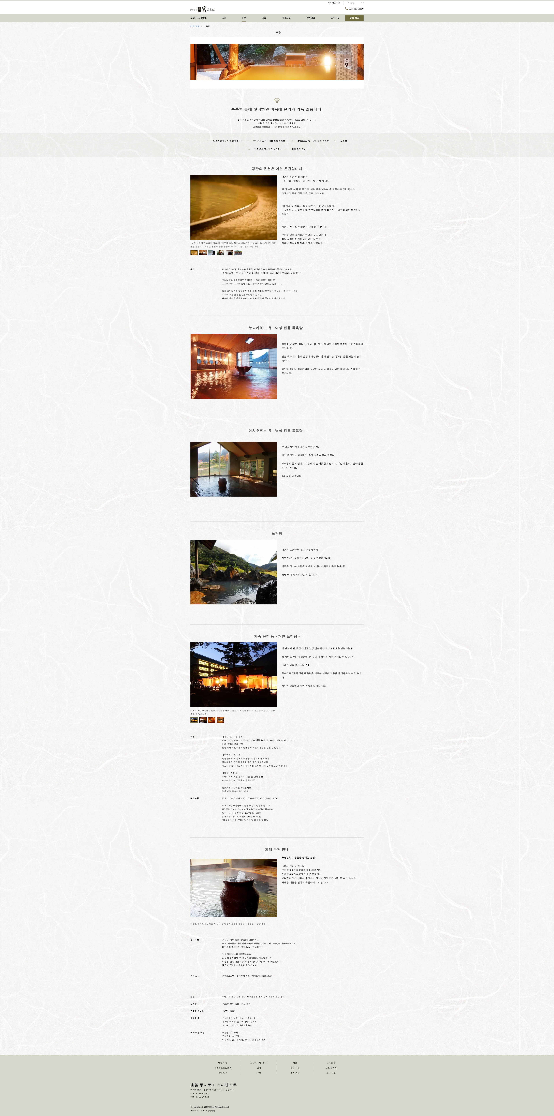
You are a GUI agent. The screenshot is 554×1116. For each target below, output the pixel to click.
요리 (259, 1068)
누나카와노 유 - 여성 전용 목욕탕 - (270, 141)
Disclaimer (194, 1111)
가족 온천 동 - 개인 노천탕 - (267, 149)
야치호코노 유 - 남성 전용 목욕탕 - (313, 141)
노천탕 (343, 141)
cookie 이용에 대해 (208, 1111)
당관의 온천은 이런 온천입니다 (228, 141)
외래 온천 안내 (299, 149)
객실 (295, 1063)
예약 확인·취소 (334, 3)
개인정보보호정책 (222, 1068)
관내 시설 (295, 1068)
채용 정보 (331, 1073)
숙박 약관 (223, 1073)
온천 (259, 1073)
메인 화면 (223, 1063)
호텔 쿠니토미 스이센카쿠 (213, 1085)
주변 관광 (295, 1073)
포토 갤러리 (331, 1068)
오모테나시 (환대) (258, 1063)
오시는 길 (331, 1063)
